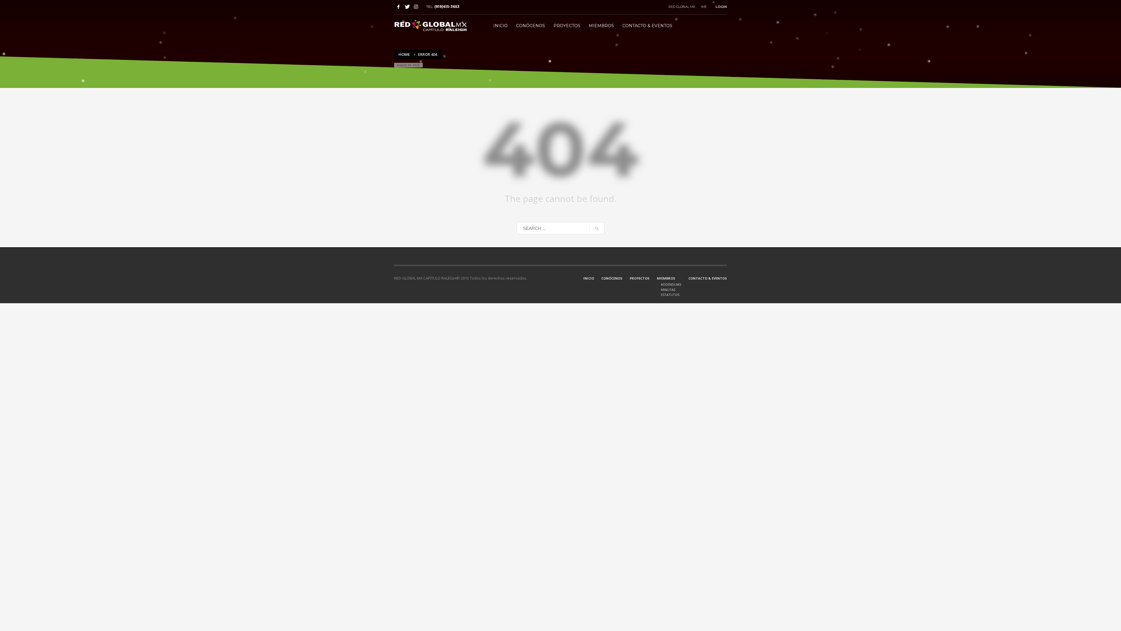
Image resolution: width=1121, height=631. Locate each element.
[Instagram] (416, 6)
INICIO (588, 278)
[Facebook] (398, 6)
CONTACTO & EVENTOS (707, 278)
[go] (596, 228)
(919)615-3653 (446, 6)
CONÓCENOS (611, 278)
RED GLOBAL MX (682, 7)
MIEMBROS (666, 278)
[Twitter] (407, 6)
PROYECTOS (640, 278)
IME (704, 7)
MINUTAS (668, 289)
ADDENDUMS (671, 284)
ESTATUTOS (670, 294)
